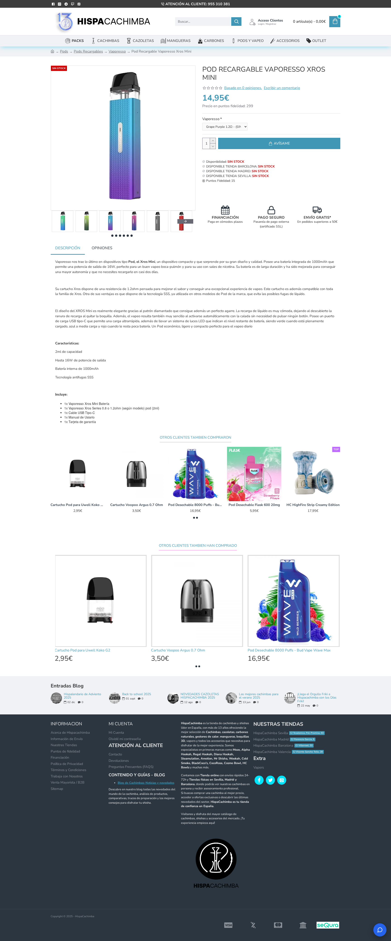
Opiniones (102, 248)
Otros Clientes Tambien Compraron (195, 437)
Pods (64, 51)
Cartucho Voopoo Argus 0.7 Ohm (136, 505)
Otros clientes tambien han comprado (198, 545)
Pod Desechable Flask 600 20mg (254, 505)
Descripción (67, 248)
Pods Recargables (88, 51)
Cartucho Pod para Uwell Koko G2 (78, 505)
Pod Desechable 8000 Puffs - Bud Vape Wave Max (195, 505)
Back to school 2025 (136, 694)
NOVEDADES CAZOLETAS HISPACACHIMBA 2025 (200, 695)
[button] (59, 221)
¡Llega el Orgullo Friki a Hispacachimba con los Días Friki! (316, 697)
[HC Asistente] (379, 929)
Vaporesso (117, 51)
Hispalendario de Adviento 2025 (82, 695)
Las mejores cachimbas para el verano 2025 (258, 695)
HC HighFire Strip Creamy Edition (313, 505)
